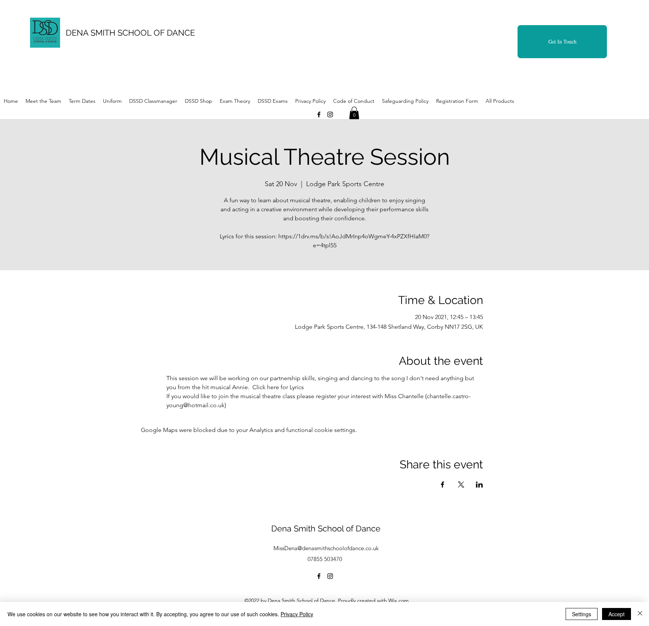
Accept (616, 614)
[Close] (639, 614)
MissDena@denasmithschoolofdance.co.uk (326, 548)
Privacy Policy (297, 614)
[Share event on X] (461, 485)
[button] (354, 113)
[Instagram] (330, 114)
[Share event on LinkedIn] (479, 485)
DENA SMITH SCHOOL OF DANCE (130, 33)
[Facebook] (319, 114)
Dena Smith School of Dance (325, 528)
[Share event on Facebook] (442, 485)
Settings (581, 614)
